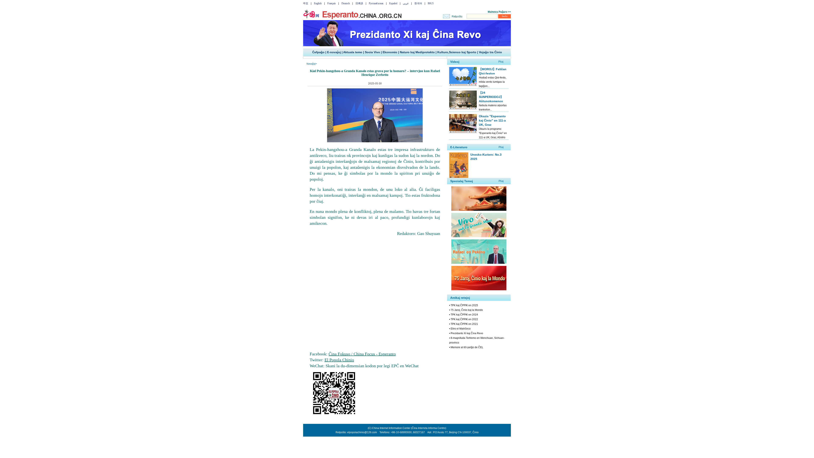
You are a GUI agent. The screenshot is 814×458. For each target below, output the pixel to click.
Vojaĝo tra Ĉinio (490, 52)
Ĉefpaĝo (318, 52)
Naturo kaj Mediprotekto (417, 52)
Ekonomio (390, 52)
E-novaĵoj (334, 52)
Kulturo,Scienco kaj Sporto (456, 52)
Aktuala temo (352, 52)
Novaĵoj (311, 63)
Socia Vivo (372, 52)
